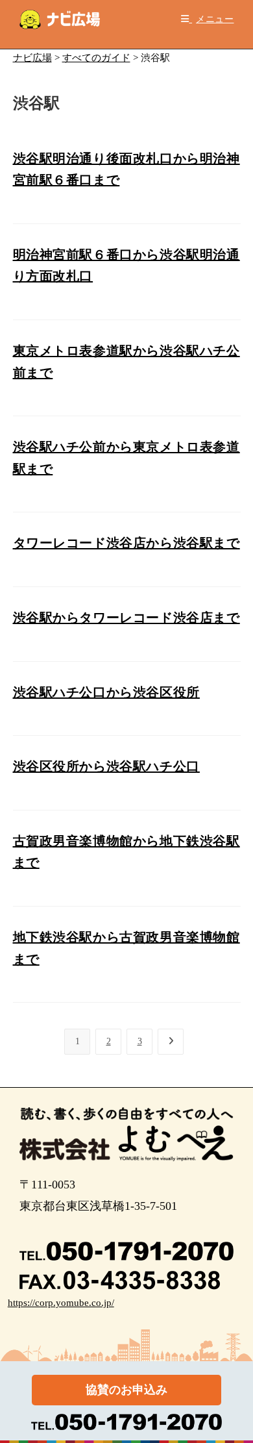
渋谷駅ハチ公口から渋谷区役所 (106, 692)
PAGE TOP (234, 1388)
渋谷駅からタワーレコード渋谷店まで (126, 617)
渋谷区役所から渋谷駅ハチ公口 (106, 766)
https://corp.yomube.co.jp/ (61, 1303)
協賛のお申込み (126, 1389)
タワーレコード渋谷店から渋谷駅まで (126, 543)
